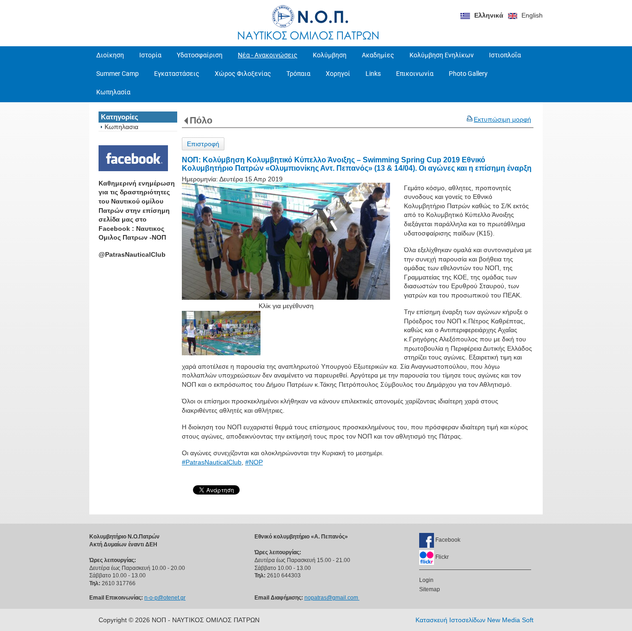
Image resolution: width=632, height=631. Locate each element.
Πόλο (201, 120)
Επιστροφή (203, 144)
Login (426, 580)
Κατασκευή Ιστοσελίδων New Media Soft (474, 620)
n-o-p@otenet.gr (165, 597)
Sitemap (429, 589)
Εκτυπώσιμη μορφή (502, 119)
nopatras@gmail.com (331, 597)
